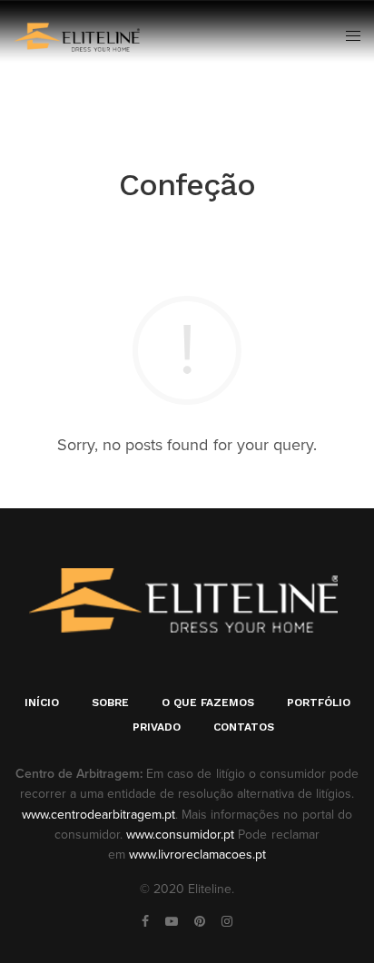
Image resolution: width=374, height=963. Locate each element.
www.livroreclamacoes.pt (197, 854)
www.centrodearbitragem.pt (98, 814)
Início (42, 702)
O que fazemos (208, 702)
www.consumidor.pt (180, 834)
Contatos (243, 727)
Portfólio (318, 702)
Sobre (110, 702)
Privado (157, 727)
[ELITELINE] (78, 36)
